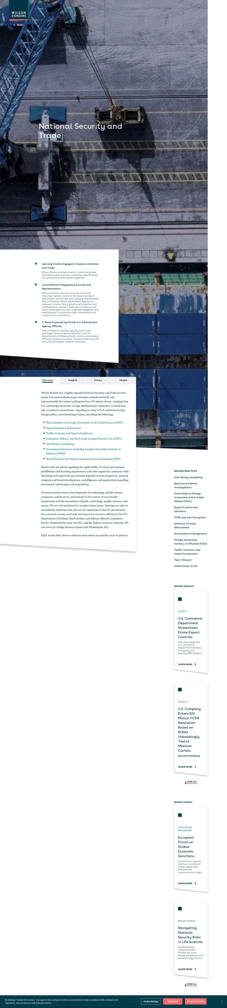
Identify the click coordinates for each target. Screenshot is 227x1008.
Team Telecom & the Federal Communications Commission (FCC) (83, 458)
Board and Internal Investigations (185, 485)
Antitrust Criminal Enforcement (185, 525)
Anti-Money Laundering (60, 443)
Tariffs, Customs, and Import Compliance (69, 433)
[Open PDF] (40, 145)
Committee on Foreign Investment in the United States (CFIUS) (189, 497)
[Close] (222, 1001)
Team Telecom (183, 560)
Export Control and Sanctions (186, 509)
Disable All (173, 1001)
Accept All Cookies (196, 1001)
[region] (113, 1001)
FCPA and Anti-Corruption (190, 517)
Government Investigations (190, 533)
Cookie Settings (150, 1001)
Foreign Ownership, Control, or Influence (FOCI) (190, 541)
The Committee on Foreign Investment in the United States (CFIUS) (84, 422)
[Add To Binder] (46, 145)
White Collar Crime (186, 566)
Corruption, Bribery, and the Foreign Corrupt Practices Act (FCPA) (84, 438)
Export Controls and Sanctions (63, 428)
